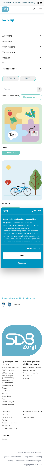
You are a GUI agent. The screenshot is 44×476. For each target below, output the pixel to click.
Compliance (28, 457)
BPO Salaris (6, 425)
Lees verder (11, 153)
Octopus (5, 388)
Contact (4, 439)
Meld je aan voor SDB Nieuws (29, 453)
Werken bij (31, 3)
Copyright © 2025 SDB (33, 465)
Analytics (5, 399)
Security (39, 457)
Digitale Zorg (6, 396)
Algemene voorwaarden (11, 457)
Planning (5, 393)
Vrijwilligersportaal (8, 404)
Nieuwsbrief (7, 3)
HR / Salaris (6, 391)
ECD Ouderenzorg (8, 370)
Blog (13, 3)
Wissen (28, 78)
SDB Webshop (28, 417)
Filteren (11, 78)
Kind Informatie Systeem (32, 367)
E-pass (25, 415)
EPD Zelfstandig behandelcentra (7, 382)
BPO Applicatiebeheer (9, 428)
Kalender (18, 3)
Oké (22, 255)
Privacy (10, 461)
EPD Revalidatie (7, 385)
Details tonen (32, 248)
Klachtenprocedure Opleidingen (28, 461)
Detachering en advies (9, 423)
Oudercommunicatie (30, 373)
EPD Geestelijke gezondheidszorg (8, 377)
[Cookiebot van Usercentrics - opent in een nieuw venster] (31, 211)
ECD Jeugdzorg (7, 373)
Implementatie (7, 417)
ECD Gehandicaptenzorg (10, 367)
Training (5, 420)
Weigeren (22, 263)
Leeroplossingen (8, 401)
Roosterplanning (29, 370)
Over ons (25, 3)
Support (5, 415)
